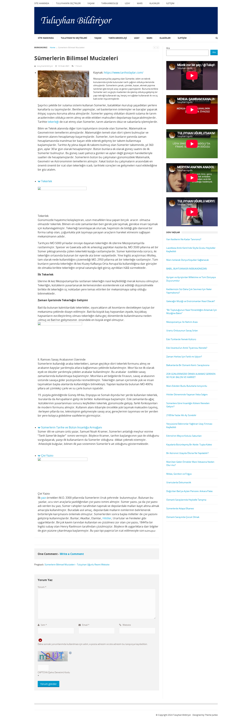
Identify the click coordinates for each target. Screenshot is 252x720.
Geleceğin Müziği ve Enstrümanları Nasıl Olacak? (190, 301)
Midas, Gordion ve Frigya (178, 473)
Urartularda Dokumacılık (178, 482)
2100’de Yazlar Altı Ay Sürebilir (181, 415)
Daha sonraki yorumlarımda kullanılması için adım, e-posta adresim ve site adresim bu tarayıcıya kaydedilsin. (93, 644)
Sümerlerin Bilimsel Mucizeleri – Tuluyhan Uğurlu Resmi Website (77, 564)
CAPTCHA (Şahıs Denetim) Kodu (54, 672)
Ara (168, 48)
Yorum (42, 587)
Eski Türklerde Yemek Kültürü (181, 339)
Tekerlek (46, 181)
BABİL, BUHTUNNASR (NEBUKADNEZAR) (186, 268)
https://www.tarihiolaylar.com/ (123, 72)
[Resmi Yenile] (70, 652)
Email (85, 624)
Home (52, 47)
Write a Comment (72, 554)
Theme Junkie (211, 714)
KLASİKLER (154, 3)
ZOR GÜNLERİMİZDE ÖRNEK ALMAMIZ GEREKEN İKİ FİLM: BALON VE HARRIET (190, 375)
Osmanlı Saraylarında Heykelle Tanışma (186, 499)
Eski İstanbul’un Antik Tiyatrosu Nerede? (186, 347)
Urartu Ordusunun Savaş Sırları (182, 330)
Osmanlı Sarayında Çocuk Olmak (182, 517)
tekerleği (53, 122)
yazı (43, 498)
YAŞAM (90, 3)
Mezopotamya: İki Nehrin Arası (182, 321)
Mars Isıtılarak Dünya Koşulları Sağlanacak (187, 259)
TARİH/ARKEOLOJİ (109, 3)
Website (126, 624)
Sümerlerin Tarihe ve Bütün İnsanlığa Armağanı (71, 427)
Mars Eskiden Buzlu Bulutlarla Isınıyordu (186, 385)
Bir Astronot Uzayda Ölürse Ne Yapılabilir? (187, 453)
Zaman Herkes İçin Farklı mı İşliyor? (184, 356)
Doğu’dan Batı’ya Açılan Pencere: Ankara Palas (189, 491)
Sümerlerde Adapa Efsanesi (180, 508)
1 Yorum (78, 66)
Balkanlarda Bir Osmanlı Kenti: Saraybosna (187, 365)
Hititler (107, 518)
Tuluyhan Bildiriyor (182, 714)
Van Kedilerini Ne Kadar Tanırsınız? (183, 239)
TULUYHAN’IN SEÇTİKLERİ (68, 3)
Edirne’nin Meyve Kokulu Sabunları (184, 435)
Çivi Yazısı (46, 455)
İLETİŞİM (170, 3)
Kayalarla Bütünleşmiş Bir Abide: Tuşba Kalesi (189, 444)
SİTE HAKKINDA (41, 3)
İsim (43, 624)
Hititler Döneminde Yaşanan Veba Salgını (187, 394)
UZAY (127, 3)
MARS (140, 3)
